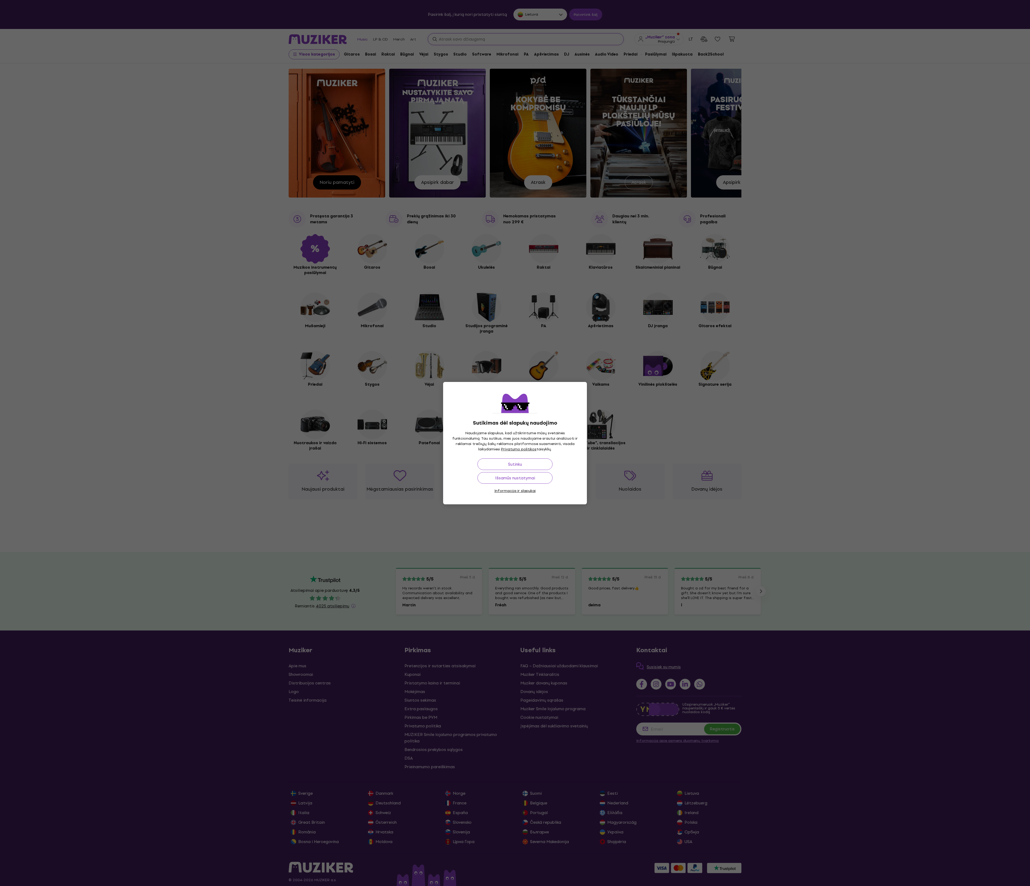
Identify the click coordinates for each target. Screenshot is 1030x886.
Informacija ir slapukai (515, 491)
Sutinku (515, 464)
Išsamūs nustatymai (515, 478)
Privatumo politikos (518, 449)
